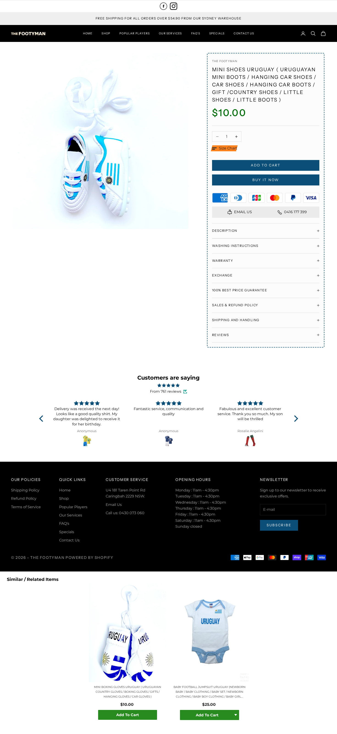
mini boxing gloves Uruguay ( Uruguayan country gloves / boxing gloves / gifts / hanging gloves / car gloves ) (127, 691)
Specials (217, 33)
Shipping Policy (25, 490)
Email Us (114, 504)
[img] (168, 385)
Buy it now (265, 180)
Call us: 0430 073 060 (125, 513)
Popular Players (134, 33)
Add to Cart (127, 715)
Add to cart (266, 165)
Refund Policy (23, 498)
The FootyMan (224, 61)
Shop (106, 33)
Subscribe (279, 525)
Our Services (170, 33)
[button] (224, 148)
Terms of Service (26, 507)
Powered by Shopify (89, 557)
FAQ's (195, 33)
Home (88, 33)
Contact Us (244, 33)
